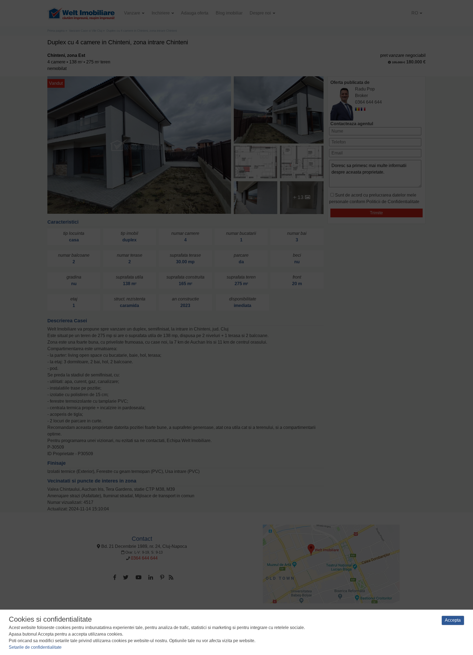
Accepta (453, 620)
